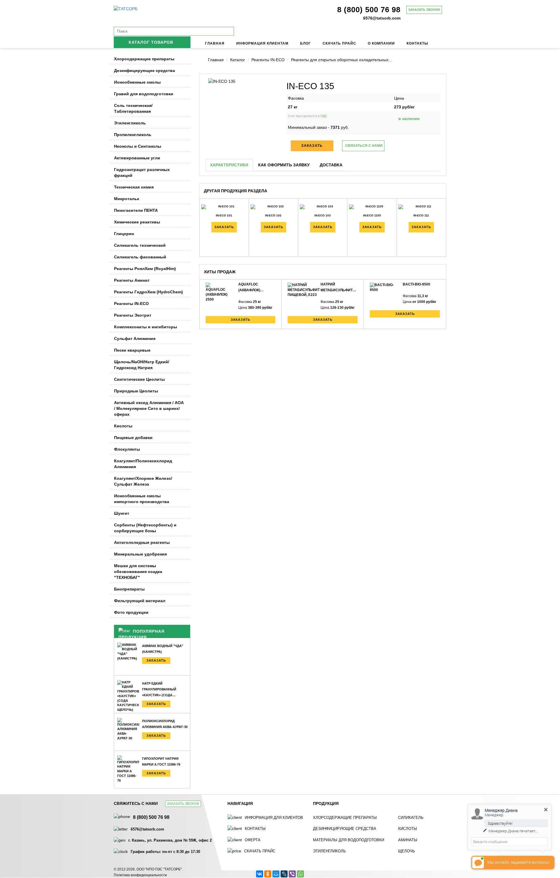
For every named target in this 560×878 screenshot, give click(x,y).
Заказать (156, 660)
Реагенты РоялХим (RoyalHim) (145, 268)
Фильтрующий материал (139, 600)
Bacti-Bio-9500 (416, 284)
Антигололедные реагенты (142, 542)
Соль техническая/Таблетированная (133, 108)
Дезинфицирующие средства (144, 70)
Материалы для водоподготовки (348, 840)
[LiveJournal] (284, 873)
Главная (215, 43)
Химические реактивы (137, 222)
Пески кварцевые (132, 350)
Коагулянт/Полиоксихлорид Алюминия (143, 464)
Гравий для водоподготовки (143, 93)
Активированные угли (137, 158)
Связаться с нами (364, 146)
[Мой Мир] (275, 873)
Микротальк (126, 198)
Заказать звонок (424, 9)
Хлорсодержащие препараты (144, 59)
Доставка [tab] (331, 165)
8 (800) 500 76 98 (368, 9)
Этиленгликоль (130, 123)
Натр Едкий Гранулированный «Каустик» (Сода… (159, 689)
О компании (381, 43)
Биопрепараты (129, 589)
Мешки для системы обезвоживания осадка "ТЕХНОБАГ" (138, 571)
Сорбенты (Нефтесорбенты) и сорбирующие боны (145, 528)
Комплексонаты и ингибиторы (145, 327)
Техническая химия (134, 187)
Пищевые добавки (133, 437)
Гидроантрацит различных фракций (142, 172)
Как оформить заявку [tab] (284, 165)
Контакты (417, 43)
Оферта (252, 840)
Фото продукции (131, 612)
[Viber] (292, 873)
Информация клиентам (262, 43)
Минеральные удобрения (140, 554)
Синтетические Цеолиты (139, 379)
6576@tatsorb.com (381, 18)
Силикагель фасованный (140, 257)
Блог (305, 43)
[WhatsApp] (300, 873)
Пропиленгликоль (132, 134)
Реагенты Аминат (132, 280)
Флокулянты (127, 449)
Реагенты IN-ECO (131, 303)
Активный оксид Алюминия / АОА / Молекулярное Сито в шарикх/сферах (149, 408)
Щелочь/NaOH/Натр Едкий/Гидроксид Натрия (141, 364)
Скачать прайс (339, 43)
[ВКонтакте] (259, 873)
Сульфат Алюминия (134, 338)
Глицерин (124, 233)
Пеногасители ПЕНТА (136, 210)
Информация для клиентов (274, 817)
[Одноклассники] (267, 873)
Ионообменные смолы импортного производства (141, 498)
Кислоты (123, 426)
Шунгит (121, 513)
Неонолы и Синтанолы (137, 146)
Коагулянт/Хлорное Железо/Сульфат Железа (143, 481)
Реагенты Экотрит (132, 315)
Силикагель (411, 817)
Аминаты (407, 840)
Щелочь (406, 851)
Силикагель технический (140, 245)
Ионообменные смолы (137, 82)
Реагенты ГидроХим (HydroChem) (148, 292)
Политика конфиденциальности (140, 875)
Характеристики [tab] (229, 165)
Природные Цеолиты (136, 391)
